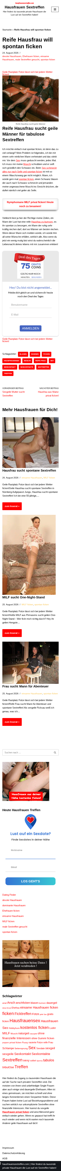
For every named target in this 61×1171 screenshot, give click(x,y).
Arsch (11, 1002)
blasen (23, 354)
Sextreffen (43, 367)
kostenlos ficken (34, 1027)
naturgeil (23, 1033)
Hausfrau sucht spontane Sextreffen (29, 470)
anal (4, 1003)
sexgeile (8, 1054)
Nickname (16, 850)
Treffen (8, 373)
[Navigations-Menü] (55, 9)
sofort (33, 1060)
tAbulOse (8, 1067)
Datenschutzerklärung (13, 1153)
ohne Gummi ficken (42, 1038)
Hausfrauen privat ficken (15, 1112)
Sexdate (40, 1048)
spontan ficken (48, 59)
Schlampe (8, 1048)
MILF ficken (49, 478)
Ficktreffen (23, 1014)
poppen (5, 1043)
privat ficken (15, 1042)
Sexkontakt (10, 367)
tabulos (48, 1060)
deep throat (6, 1008)
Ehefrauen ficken (31, 56)
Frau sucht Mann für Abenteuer (25, 686)
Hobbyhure (14, 1028)
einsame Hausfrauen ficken (39, 1007)
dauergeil (51, 1002)
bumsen (35, 354)
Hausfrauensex (11, 361)
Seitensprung (21, 1048)
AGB (4, 1158)
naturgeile (33, 1034)
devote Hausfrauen (11, 56)
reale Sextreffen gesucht (27, 59)
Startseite (7, 29)
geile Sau (43, 1014)
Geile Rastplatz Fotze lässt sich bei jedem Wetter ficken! (27, 73)
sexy (26, 1060)
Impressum (8, 1147)
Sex (18, 160)
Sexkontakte (26, 367)
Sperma (40, 1061)
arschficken (23, 1002)
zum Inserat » (10, 507)
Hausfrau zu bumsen (42, 221)
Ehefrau (16, 1008)
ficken (46, 354)
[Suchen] (55, 752)
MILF (6, 1033)
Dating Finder (9, 894)
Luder (52, 1028)
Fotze (35, 1014)
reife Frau (40, 361)
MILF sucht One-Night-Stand (23, 597)
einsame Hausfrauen (32, 478)
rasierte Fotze (36, 1042)
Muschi (27, 164)
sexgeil (50, 1048)
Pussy (25, 1042)
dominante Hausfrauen (13, 905)
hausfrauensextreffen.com (15, 1164)
